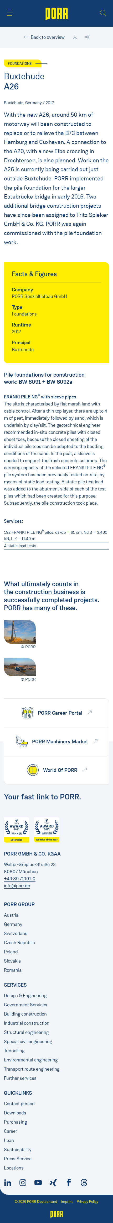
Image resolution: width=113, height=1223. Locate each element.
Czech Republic (19, 943)
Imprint (67, 1201)
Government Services (25, 1005)
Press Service (18, 1159)
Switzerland (16, 933)
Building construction (25, 1014)
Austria (11, 915)
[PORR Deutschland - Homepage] (57, 13)
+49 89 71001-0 (19, 879)
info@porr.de (17, 886)
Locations (14, 1168)
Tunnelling (14, 1051)
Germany (13, 924)
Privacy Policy (87, 1201)
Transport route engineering (31, 1069)
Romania (13, 970)
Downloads (15, 1113)
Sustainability (18, 1149)
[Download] (75, 37)
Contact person (19, 1104)
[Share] (87, 37)
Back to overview (47, 37)
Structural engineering (26, 1032)
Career (10, 1131)
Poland (11, 952)
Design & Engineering (25, 995)
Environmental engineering (31, 1060)
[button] (10, 13)
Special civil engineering (28, 1041)
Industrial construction (26, 1023)
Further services (20, 1078)
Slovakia (12, 961)
